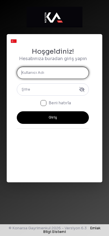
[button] (13, 39)
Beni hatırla (60, 102)
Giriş (53, 117)
